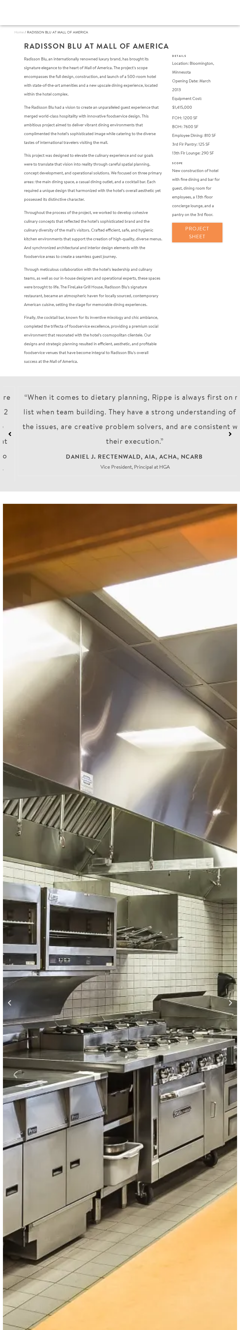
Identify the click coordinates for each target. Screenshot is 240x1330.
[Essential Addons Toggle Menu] (218, 12)
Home (19, 32)
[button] (230, 431)
